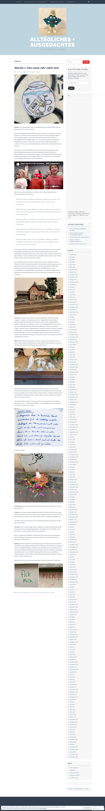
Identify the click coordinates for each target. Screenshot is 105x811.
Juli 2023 (72, 347)
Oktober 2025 (73, 279)
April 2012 (72, 682)
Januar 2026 (73, 272)
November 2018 (74, 487)
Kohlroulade (46, 592)
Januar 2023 (73, 362)
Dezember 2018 (74, 484)
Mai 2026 (72, 262)
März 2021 (72, 417)
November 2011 (74, 692)
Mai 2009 (72, 744)
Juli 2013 (72, 647)
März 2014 (72, 627)
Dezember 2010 (74, 719)
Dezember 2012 (74, 662)
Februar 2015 (73, 599)
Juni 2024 (72, 319)
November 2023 (74, 337)
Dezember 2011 (74, 689)
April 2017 (72, 534)
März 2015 (72, 597)
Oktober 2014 (73, 609)
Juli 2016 (72, 557)
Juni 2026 (72, 259)
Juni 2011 (72, 704)
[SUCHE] (89, 2)
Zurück (70, 789)
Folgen (71, 88)
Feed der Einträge (74, 772)
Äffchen (22, 592)
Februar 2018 (73, 509)
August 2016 (73, 554)
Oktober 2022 (73, 369)
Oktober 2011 (73, 694)
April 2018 (72, 504)
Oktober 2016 (73, 549)
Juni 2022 (72, 379)
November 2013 (74, 637)
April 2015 (72, 594)
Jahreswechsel (39, 592)
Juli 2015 (72, 587)
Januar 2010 (73, 737)
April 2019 (72, 474)
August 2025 (73, 284)
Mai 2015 (72, 592)
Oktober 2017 (73, 519)
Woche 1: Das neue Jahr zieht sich (36, 67)
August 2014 (73, 614)
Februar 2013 (73, 657)
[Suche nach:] (75, 62)
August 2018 (73, 494)
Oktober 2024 (73, 309)
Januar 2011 (73, 717)
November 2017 (74, 517)
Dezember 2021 (74, 394)
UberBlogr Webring (78, 789)
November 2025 (74, 277)
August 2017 (73, 524)
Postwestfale (28, 72)
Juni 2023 (72, 349)
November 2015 (74, 577)
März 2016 (72, 567)
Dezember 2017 (74, 514)
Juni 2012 (72, 677)
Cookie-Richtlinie (43, 808)
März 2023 (72, 357)
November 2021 (74, 397)
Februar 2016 (73, 569)
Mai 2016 (72, 562)
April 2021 (72, 414)
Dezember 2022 (74, 364)
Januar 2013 (73, 659)
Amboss (17, 592)
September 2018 (74, 492)
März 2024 (72, 327)
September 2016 (74, 552)
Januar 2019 (73, 482)
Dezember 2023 (74, 334)
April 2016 (72, 564)
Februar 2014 (73, 629)
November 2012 (74, 664)
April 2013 (72, 654)
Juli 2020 (72, 437)
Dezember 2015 (74, 574)
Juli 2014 (72, 617)
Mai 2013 (72, 652)
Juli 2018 (72, 497)
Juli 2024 (72, 317)
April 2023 (72, 354)
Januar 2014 (73, 632)
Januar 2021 (73, 422)
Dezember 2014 (74, 604)
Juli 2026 (72, 257)
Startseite (18, 1)
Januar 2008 (73, 752)
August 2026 (73, 254)
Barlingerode (27, 592)
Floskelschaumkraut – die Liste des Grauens (35, 1)
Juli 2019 (72, 467)
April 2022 (72, 384)
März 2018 (72, 507)
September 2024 (74, 312)
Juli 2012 (72, 674)
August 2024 (73, 314)
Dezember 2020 (74, 424)
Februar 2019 (73, 479)
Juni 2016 (72, 559)
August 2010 (73, 727)
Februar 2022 (73, 389)
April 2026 (72, 264)
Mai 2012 (72, 679)
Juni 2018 (72, 499)
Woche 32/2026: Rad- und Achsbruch (79, 237)
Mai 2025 (72, 292)
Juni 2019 (72, 469)
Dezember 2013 (74, 634)
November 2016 (74, 547)
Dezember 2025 (74, 274)
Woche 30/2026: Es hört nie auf (78, 244)
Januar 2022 (73, 392)
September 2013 (74, 642)
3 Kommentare (36, 72)
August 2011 (73, 699)
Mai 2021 (72, 412)
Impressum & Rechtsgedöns (57, 1)
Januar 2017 (73, 542)
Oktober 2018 (73, 489)
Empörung (32, 592)
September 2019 (74, 462)
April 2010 (72, 734)
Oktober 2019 (73, 459)
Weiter (86, 789)
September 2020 (74, 432)
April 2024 (72, 324)
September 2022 (74, 372)
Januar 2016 (73, 572)
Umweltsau (52, 592)
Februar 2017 (73, 539)
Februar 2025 (73, 299)
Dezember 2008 (74, 747)
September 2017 (74, 522)
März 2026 (72, 267)
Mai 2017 (72, 532)
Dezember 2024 (74, 304)
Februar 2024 (73, 329)
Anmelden (72, 770)
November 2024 (74, 307)
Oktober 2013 (73, 639)
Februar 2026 (73, 269)
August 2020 (73, 434)
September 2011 (74, 697)
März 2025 (72, 297)
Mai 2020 (72, 442)
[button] (26, 575)
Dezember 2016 (74, 544)
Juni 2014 (72, 619)
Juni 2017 (72, 529)
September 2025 (74, 282)
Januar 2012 (73, 687)
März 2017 (72, 537)
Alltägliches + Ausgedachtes (52, 42)
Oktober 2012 (73, 667)
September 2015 (74, 582)
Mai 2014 (72, 622)
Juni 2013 (72, 649)
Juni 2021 (72, 409)
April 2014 (72, 624)
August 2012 (73, 672)
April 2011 (72, 709)
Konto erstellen (74, 767)
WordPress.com (74, 777)
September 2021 (74, 402)
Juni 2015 (72, 589)
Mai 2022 (72, 382)
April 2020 (72, 444)
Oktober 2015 (73, 579)
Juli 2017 (72, 527)
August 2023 (73, 344)
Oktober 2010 (73, 724)
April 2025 (72, 294)
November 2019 (74, 457)
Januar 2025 (73, 302)
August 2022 (73, 374)
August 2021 (73, 404)
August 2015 (73, 584)
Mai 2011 (72, 707)
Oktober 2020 (73, 429)
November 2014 (74, 607)
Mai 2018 (72, 502)
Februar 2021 (73, 419)
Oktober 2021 (73, 399)
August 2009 (73, 742)
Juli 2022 (72, 377)
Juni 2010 (72, 729)
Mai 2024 (72, 322)
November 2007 (74, 757)
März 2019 (72, 477)
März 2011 (72, 712)
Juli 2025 (72, 287)
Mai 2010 (72, 732)
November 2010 (74, 722)
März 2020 (72, 447)
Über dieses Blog (71, 1)
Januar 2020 (73, 452)
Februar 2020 (73, 449)
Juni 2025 (72, 289)
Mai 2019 (72, 472)
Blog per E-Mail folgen (77, 69)
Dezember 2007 (74, 754)
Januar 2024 (73, 332)
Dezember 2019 (74, 454)
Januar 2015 (73, 602)
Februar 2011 (73, 714)
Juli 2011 (72, 702)
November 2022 (74, 367)
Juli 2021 (72, 407)
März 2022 (72, 387)
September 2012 (74, 669)
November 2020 (74, 427)
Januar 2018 (73, 512)
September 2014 (74, 612)
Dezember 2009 (74, 739)
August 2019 (73, 464)
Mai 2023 (72, 352)
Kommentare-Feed (75, 775)
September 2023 (74, 342)
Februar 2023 (73, 359)
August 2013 (73, 644)
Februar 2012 (73, 684)
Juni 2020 (72, 439)
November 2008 (74, 749)
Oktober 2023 (73, 339)
